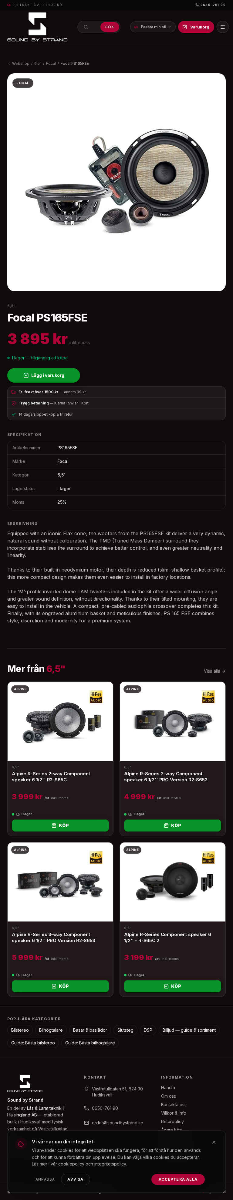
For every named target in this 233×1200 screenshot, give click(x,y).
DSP (148, 1030)
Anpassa (45, 1179)
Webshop (20, 63)
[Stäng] (214, 1142)
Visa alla (212, 671)
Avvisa (75, 1179)
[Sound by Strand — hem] (37, 26)
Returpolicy (172, 1121)
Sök (109, 27)
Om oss (168, 1096)
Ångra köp (171, 1129)
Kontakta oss (174, 1104)
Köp (64, 825)
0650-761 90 (213, 5)
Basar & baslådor (90, 1030)
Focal (51, 63)
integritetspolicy (110, 1163)
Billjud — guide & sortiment (189, 1030)
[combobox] (98, 27)
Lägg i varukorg (47, 375)
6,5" (37, 63)
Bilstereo (20, 1030)
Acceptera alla (178, 1179)
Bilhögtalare (51, 1030)
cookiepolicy (71, 1163)
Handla (168, 1087)
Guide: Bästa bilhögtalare (90, 1042)
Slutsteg (125, 1030)
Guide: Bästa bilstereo (33, 1042)
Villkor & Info (173, 1113)
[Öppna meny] (223, 27)
